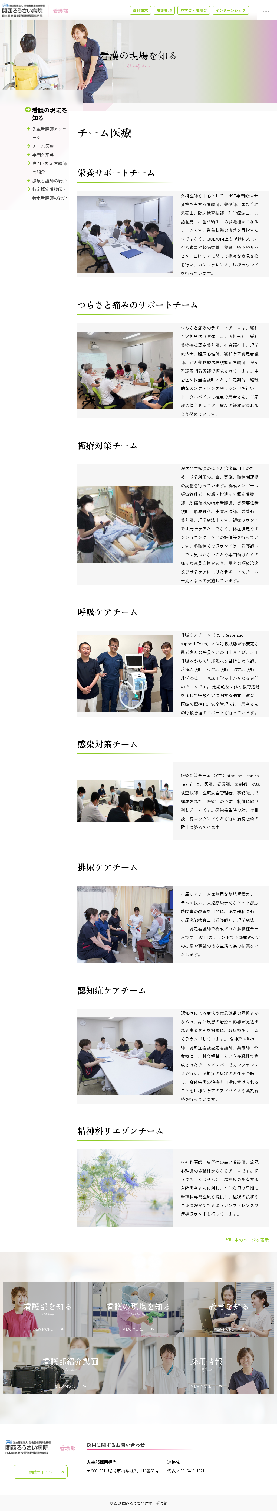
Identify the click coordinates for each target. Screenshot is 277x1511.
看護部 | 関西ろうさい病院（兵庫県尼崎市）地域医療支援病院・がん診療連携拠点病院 (35, 10)
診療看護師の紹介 (49, 180)
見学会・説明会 (193, 10)
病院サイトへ (40, 1472)
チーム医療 (43, 146)
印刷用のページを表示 (247, 1239)
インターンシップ (231, 10)
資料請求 (140, 10)
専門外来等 (43, 154)
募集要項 (164, 10)
